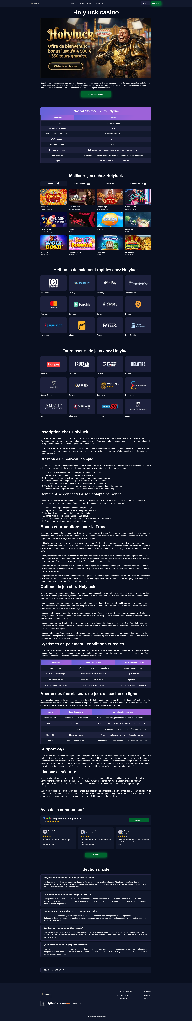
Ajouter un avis (139, 820)
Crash (108, 183)
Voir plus (96, 855)
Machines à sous (136, 183)
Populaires (52, 183)
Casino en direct (80, 183)
